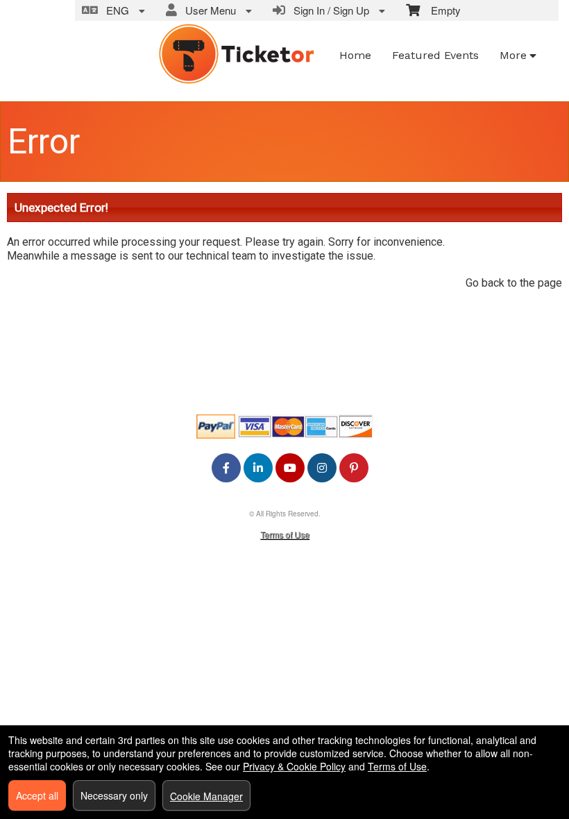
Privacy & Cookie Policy (294, 766)
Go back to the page (514, 282)
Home (355, 55)
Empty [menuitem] (440, 10)
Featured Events (435, 55)
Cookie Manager (206, 796)
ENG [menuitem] (115, 10)
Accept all (37, 795)
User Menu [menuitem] (208, 10)
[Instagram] (322, 467)
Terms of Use (284, 534)
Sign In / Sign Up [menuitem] (328, 10)
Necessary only (114, 795)
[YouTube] (290, 467)
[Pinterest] (354, 467)
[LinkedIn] (258, 467)
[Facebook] (226, 467)
